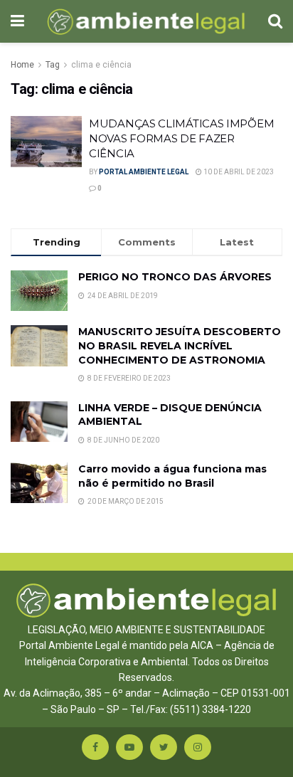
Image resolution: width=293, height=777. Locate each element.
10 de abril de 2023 (238, 172)
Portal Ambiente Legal (143, 172)
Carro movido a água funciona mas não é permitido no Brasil (172, 476)
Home (22, 65)
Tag (53, 65)
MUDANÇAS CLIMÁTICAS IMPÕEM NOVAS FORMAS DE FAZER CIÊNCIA (181, 138)
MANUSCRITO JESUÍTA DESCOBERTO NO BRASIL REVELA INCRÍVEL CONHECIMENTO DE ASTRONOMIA (179, 345)
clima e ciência (101, 65)
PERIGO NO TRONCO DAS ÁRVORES (175, 276)
